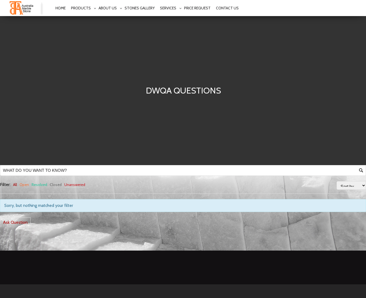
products (81, 8)
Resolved (39, 184)
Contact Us (227, 8)
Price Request (197, 8)
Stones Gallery (140, 8)
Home (60, 8)
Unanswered (74, 184)
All (15, 184)
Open (24, 184)
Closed (56, 184)
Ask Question (15, 222)
